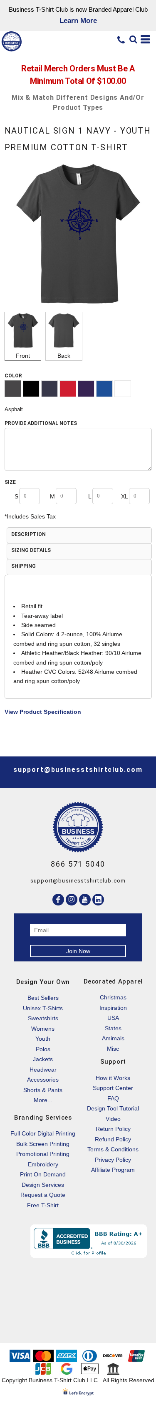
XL (124, 496)
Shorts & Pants (42, 1090)
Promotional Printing (42, 1154)
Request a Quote (42, 1194)
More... (43, 1100)
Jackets (43, 1059)
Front (23, 355)
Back (63, 355)
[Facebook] (58, 899)
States (113, 1028)
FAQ (113, 1098)
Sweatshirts (43, 1018)
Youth (42, 1038)
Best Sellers (43, 997)
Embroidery (43, 1164)
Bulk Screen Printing (42, 1144)
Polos (43, 1049)
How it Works (113, 1078)
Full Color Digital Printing (42, 1133)
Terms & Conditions (113, 1149)
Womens (42, 1028)
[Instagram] (71, 899)
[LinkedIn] (98, 899)
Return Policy (113, 1128)
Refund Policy (113, 1139)
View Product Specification (43, 711)
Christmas (113, 997)
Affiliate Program (113, 1169)
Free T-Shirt (43, 1205)
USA (113, 1017)
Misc (113, 1048)
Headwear (43, 1069)
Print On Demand (43, 1174)
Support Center (113, 1088)
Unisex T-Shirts (43, 1008)
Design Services (43, 1184)
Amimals (113, 1038)
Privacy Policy (113, 1159)
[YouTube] (85, 899)
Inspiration (113, 1007)
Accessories (43, 1079)
